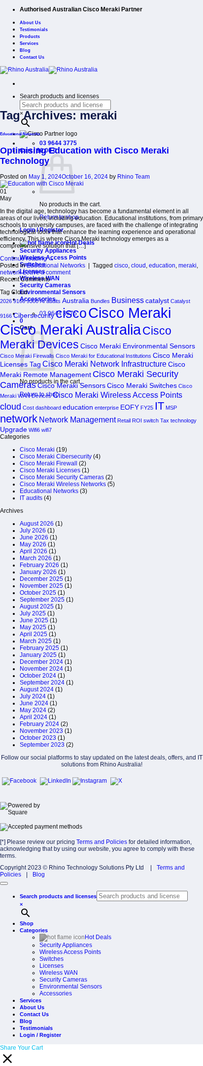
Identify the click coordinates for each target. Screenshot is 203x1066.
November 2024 (41, 668)
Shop (27, 923)
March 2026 (36, 558)
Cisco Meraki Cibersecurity (56, 456)
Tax (164, 420)
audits (53, 301)
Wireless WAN (58, 972)
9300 (32, 301)
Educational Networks (20, 134)
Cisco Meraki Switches (142, 385)
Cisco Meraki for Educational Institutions (103, 356)
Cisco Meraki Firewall (48, 463)
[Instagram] (90, 780)
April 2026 (33, 551)
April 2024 (33, 717)
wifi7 (46, 430)
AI (42, 301)
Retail (124, 420)
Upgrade (13, 429)
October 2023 (38, 737)
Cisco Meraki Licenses (50, 470)
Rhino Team (133, 176)
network (10, 272)
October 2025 (38, 592)
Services (29, 43)
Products (30, 36)
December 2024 (41, 661)
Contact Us (32, 57)
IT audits (31, 498)
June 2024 (34, 703)
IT (159, 406)
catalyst (157, 301)
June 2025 (34, 620)
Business (127, 300)
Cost (28, 408)
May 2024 (33, 710)
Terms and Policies (101, 841)
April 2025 (33, 634)
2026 (6, 301)
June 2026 (34, 537)
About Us (30, 22)
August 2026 (37, 523)
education (162, 265)
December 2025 (41, 578)
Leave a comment (46, 272)
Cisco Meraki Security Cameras (62, 477)
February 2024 (39, 724)
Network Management (77, 419)
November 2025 (41, 585)
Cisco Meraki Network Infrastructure (104, 363)
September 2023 (42, 744)
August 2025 (37, 606)
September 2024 (42, 682)
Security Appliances (48, 250)
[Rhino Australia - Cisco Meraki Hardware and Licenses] (49, 69)
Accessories (55, 993)
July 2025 (33, 613)
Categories (34, 930)
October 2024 (38, 675)
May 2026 (33, 544)
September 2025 (42, 599)
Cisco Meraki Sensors (71, 385)
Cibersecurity (33, 315)
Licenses (51, 965)
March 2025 (36, 641)
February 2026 (39, 565)
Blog (25, 50)
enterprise (107, 408)
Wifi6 (34, 430)
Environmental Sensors (53, 292)
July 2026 (33, 530)
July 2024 (33, 696)
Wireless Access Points (70, 952)
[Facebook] (20, 780)
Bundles (100, 301)
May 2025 (33, 627)
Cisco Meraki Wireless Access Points (117, 394)
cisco (121, 265)
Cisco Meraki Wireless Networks (63, 484)
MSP (171, 408)
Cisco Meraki (129, 313)
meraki (187, 265)
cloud (138, 265)
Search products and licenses (59, 96)
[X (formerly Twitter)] (116, 781)
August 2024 (37, 689)
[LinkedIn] (56, 780)
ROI (137, 420)
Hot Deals (98, 937)
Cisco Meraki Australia (70, 329)
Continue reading (27, 258)
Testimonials (34, 29)
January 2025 (38, 654)
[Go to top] (4, 883)
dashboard (48, 408)
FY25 (146, 408)
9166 (19, 301)
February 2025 (39, 648)
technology (183, 420)
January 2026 (38, 572)
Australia (75, 301)
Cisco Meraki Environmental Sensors (137, 346)
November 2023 (41, 730)
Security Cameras (45, 285)
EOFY (129, 407)
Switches (51, 958)
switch (151, 420)
